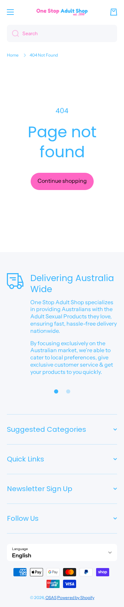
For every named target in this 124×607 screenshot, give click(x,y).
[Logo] (62, 12)
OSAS (50, 597)
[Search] (13, 33)
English (21, 555)
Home (13, 55)
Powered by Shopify (75, 597)
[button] (113, 12)
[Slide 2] (68, 391)
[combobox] (62, 33)
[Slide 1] (56, 391)
